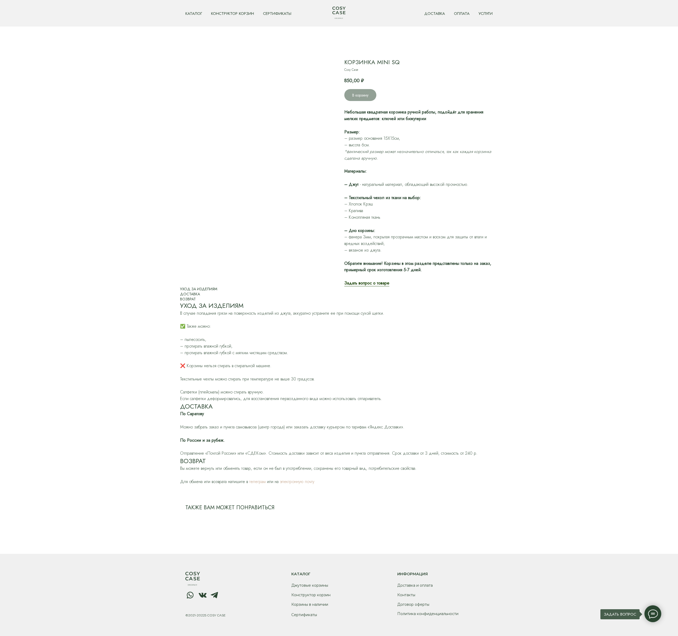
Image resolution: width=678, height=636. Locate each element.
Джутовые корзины (309, 585)
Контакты (406, 595)
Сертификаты (304, 614)
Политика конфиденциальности (427, 613)
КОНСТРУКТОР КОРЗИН (232, 13)
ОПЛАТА (462, 13)
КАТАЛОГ (193, 13)
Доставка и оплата (415, 585)
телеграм (257, 482)
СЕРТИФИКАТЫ (277, 13)
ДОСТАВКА (434, 13)
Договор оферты (413, 604)
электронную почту (297, 482)
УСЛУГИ (486, 13)
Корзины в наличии (309, 604)
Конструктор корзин (311, 595)
